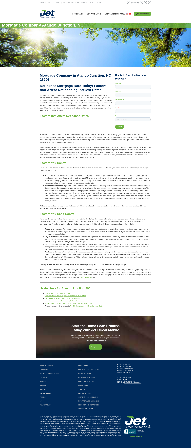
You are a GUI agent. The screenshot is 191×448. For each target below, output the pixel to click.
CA (139, 436)
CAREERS (84, 2)
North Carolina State (95, 306)
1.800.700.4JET (85, 277)
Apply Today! (95, 347)
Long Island (133, 436)
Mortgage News (112, 14)
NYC (137, 436)
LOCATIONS (57, 2)
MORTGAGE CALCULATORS (71, 2)
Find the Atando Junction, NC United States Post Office (65, 296)
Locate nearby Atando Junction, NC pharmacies (62, 298)
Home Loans (77, 14)
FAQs (91, 2)
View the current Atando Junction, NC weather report (64, 301)
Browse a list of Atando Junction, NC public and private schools (68, 303)
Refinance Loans (94, 14)
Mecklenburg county (77, 306)
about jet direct (45, 2)
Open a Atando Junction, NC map (57, 293)
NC (141, 436)
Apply (122, 14)
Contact (98, 2)
